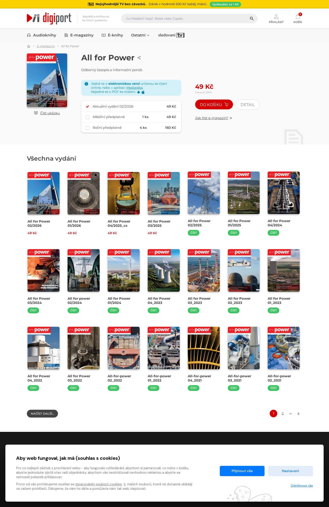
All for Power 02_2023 (239, 300)
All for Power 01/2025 (239, 223)
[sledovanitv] (171, 35)
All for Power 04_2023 (159, 300)
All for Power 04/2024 (279, 223)
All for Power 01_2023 (279, 300)
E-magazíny (82, 35)
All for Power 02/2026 (39, 223)
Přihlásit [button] (276, 21)
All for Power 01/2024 (119, 300)
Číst (193, 232)
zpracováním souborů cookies (98, 484)
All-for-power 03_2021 (239, 378)
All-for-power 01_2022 (159, 378)
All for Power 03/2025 (159, 223)
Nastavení (290, 471)
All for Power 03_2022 (79, 378)
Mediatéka (134, 88)
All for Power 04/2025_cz (119, 223)
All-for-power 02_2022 (119, 378)
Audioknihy (44, 35)
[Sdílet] (139, 57)
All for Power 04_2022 (39, 378)
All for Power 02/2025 (199, 223)
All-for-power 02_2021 (279, 378)
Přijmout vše (242, 471)
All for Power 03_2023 (199, 300)
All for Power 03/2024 (39, 300)
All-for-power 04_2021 (199, 378)
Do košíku (211, 104)
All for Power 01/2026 (79, 223)
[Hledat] (253, 18)
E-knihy (115, 35)
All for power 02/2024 (79, 300)
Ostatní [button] (138, 35)
